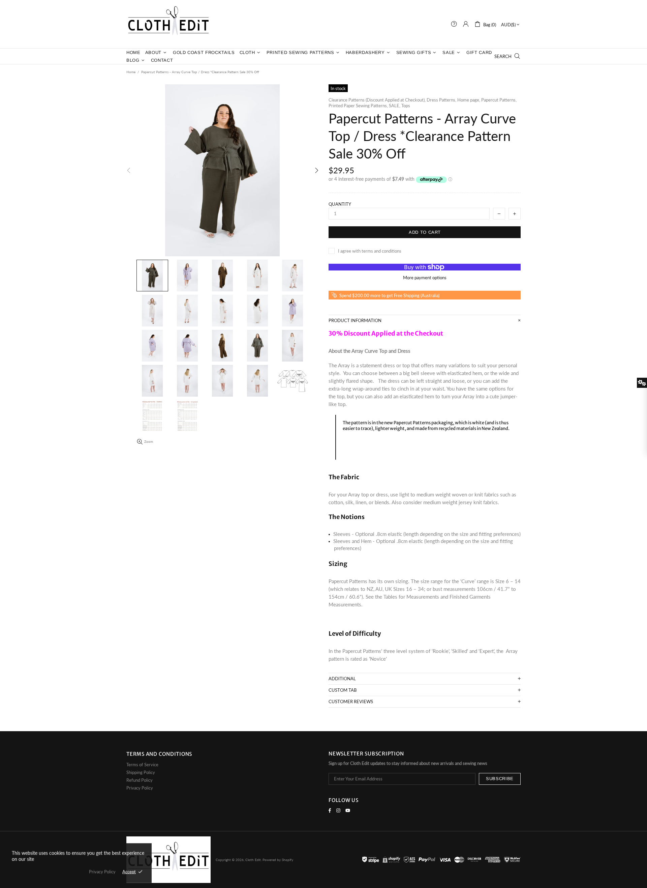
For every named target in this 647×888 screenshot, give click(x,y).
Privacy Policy (139, 788)
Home (130, 72)
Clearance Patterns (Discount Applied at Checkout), (377, 100)
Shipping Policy (140, 772)
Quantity (340, 204)
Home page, (468, 100)
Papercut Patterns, (499, 100)
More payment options (424, 277)
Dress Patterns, (441, 100)
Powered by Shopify (278, 860)
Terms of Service (142, 764)
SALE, (394, 105)
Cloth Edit (168, 24)
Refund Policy (139, 780)
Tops (405, 105)
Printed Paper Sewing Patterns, (358, 105)
